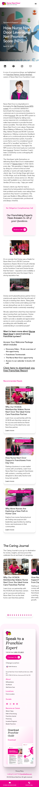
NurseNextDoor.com (26, 774)
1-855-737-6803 (19, 652)
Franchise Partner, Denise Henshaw (19, 75)
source (12, 115)
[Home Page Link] (11, 3)
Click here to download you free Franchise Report (19, 369)
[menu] (35, 3)
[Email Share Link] (30, 66)
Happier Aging (17, 164)
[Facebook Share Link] (5, 66)
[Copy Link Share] (22, 66)
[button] (11, 666)
